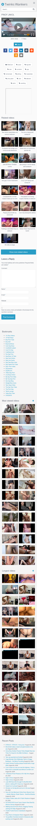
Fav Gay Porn (9, 354)
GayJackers (9, 369)
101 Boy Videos (10, 336)
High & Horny (9, 778)
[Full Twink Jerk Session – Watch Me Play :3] (27, 473)
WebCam (10, 65)
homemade (8, 74)
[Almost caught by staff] (10, 451)
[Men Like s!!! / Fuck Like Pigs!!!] (10, 622)
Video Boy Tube (10, 393)
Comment (4, 268)
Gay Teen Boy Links (11, 362)
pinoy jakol (10, 79)
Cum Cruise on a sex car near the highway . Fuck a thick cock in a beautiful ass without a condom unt (20, 768)
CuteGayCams (10, 352)
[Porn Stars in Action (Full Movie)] (27, 676)
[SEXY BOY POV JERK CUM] (27, 408)
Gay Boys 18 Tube (11, 356)
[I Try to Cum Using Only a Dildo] (10, 676)
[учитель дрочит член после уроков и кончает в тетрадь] (10, 441)
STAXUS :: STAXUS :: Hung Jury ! (15, 745)
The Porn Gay (10, 389)
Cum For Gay (9, 350)
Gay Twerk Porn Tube (12, 364)
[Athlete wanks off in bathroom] (27, 517)
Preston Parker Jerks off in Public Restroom (18, 798)
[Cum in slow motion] (27, 549)
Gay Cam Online (10, 358)
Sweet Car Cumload (11, 786)
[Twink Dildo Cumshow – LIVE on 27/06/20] (10, 506)
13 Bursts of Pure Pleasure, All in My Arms (18, 774)
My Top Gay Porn (10, 379)
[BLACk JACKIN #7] (27, 654)
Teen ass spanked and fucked (14, 757)
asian (19, 65)
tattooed (28, 79)
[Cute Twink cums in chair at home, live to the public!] (10, 430)
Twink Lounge (10, 391)
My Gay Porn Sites (11, 377)
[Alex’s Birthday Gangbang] (27, 719)
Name (3, 289)
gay (28, 69)
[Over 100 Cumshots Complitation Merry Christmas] (27, 687)
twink (13, 83)
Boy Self (8, 342)
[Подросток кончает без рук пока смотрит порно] (10, 419)
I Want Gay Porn (10, 373)
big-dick (28, 65)
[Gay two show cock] (27, 708)
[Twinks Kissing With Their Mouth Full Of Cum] (27, 462)
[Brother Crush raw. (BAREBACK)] (10, 730)
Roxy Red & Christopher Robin (14, 815)
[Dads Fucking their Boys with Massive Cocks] (10, 643)
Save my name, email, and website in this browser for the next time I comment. (17, 311)
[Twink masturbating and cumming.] (10, 495)
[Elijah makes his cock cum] (10, 462)
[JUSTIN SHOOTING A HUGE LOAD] (10, 473)
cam (10, 69)
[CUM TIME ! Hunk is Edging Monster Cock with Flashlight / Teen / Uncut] (27, 484)
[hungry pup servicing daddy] (10, 632)
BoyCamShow (10, 344)
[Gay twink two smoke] (27, 451)
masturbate (29, 74)
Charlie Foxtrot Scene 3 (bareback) (15, 811)
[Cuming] (27, 441)
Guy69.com (9, 371)
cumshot (19, 69)
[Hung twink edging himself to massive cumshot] (27, 527)
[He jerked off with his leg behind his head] (10, 538)
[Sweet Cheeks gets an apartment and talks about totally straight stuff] (27, 600)
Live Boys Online (10, 375)
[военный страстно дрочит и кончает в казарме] (10, 560)
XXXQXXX (9, 395)
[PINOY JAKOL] (27, 430)
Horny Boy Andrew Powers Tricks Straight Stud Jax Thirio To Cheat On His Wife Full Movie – (20, 752)
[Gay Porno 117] (10, 687)
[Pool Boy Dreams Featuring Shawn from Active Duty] (27, 698)
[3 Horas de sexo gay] (27, 589)
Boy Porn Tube (10, 340)
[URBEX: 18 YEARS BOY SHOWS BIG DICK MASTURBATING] (10, 484)
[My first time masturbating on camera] (27, 538)
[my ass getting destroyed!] (27, 730)
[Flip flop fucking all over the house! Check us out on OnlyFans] (27, 622)
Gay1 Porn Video (10, 366)
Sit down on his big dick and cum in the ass (18, 788)
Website (3, 301)
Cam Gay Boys (10, 346)
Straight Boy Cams (11, 383)
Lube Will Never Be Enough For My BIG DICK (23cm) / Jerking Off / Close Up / (19, 783)
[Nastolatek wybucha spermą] (27, 419)
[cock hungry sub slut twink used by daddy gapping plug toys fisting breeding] (10, 578)
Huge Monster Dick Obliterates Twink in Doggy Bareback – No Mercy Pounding (19, 760)
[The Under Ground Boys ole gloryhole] (27, 632)
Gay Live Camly (10, 360)
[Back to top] (34, 822)
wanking (23, 83)
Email (3, 295)
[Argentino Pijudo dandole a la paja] (27, 506)
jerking (19, 74)
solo (19, 79)
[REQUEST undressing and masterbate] (27, 495)
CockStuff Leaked (11, 348)
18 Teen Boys (9, 338)
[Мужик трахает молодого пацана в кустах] (10, 408)
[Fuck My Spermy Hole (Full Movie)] (27, 611)
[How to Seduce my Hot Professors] (27, 643)
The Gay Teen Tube (11, 387)
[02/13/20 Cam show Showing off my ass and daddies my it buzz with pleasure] (10, 589)
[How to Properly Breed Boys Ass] (10, 719)
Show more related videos (18, 252)
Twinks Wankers (15, 4)
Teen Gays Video (10, 385)
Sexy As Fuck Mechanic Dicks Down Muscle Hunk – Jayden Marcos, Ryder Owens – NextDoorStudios (20, 793)
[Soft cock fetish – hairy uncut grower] (10, 549)
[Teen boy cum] (10, 517)
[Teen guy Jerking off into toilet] (10, 527)
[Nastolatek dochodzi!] (27, 560)
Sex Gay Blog (9, 381)
